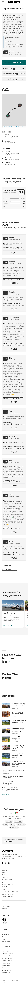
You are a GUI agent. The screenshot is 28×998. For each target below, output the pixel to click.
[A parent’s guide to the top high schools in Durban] (6, 756)
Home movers (6, 951)
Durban (5, 824)
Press (3, 889)
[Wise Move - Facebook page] (2, 863)
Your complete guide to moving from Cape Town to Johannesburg (18, 730)
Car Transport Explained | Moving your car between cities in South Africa (13, 788)
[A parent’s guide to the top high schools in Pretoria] (6, 722)
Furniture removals (7, 953)
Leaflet (5, 126)
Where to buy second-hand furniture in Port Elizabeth (17, 713)
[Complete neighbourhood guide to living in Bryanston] (6, 739)
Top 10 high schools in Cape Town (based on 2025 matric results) (13, 782)
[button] (8, 116)
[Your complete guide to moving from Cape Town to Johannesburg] (6, 731)
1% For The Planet (7, 879)
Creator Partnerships (8, 896)
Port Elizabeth (21, 824)
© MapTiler (10, 126)
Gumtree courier (7, 960)
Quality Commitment (8, 882)
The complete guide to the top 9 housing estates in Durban (12, 776)
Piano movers (6, 965)
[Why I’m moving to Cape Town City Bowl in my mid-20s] (6, 706)
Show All (5, 699)
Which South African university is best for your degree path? (18, 763)
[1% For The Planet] (14, 921)
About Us (5, 872)
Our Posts (5, 877)
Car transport (6, 946)
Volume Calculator (7, 884)
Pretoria (12, 824)
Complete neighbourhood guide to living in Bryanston (18, 738)
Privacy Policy (6, 908)
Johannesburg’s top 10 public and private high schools (18, 747)
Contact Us (5, 887)
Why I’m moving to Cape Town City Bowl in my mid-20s (19, 705)
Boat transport (6, 968)
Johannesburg (18, 821)
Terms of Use (6, 906)
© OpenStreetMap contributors (19, 126)
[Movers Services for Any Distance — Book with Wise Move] (14, 2)
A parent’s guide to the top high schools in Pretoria (19, 721)
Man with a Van (6, 956)
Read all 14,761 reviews (9, 570)
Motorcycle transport (8, 948)
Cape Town (9, 821)
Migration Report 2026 (10, 892)
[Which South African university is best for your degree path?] (6, 764)
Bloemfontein (14, 827)
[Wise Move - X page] (6, 863)
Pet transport (6, 963)
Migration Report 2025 (8, 894)
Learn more (6, 625)
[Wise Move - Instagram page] (9, 863)
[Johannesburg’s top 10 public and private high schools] (6, 748)
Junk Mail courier (7, 958)
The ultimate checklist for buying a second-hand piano (13, 771)
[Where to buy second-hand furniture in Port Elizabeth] (6, 714)
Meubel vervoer (6, 970)
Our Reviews (5, 875)
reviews (14, 192)
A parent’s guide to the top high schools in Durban (19, 754)
